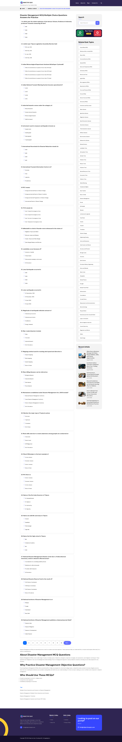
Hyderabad (27, 609)
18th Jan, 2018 (28, 47)
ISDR (26, 156)
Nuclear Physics (83, 279)
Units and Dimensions (84, 241)
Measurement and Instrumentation (87, 303)
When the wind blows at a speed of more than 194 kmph (38, 74)
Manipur (27, 602)
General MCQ (83, 63)
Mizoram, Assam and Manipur (32, 235)
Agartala (27, 529)
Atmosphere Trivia (84, 152)
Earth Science (83, 260)
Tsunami (82, 225)
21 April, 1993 (28, 300)
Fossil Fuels (82, 217)
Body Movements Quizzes (85, 121)
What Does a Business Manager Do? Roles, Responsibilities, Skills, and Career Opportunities (93, 355)
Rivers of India (83, 194)
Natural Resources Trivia (85, 171)
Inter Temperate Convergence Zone (33, 222)
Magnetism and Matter (85, 330)
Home (77, 3)
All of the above (29, 345)
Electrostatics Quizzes (85, 136)
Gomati (27, 518)
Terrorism (27, 337)
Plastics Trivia (83, 163)
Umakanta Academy (30, 543)
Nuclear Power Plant (84, 287)
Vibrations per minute (30, 317)
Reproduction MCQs (84, 86)
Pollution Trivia (83, 179)
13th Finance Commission (31, 589)
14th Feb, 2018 (28, 57)
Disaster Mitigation (29, 626)
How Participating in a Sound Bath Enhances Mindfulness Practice (93, 402)
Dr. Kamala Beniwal (29, 498)
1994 (26, 283)
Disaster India (28, 623)
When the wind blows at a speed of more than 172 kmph (38, 78)
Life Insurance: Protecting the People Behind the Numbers (93, 374)
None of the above (29, 593)
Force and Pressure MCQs (85, 90)
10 (61, 643)
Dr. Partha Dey (28, 505)
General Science (32, 8)
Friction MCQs (83, 93)
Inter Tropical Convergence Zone (32, 211)
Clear (88, 33)
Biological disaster (29, 375)
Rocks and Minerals (84, 268)
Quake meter (28, 129)
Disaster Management (84, 198)
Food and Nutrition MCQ (85, 59)
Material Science (83, 144)
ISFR (26, 160)
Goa (26, 173)
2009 (26, 95)
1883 (26, 33)
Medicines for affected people (32, 565)
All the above (28, 263)
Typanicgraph (28, 139)
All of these (27, 427)
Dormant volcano (29, 461)
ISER (26, 153)
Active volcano (28, 457)
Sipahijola (27, 522)
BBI (26, 539)
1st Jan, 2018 (28, 54)
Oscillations (28, 321)
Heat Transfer (83, 190)
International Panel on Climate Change (34, 201)
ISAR (26, 149)
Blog (88, 3)
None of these (28, 365)
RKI (26, 546)
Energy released (29, 324)
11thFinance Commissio (30, 585)
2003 (26, 88)
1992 (26, 276)
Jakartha (27, 177)
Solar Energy (82, 338)
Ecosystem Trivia (83, 175)
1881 (26, 26)
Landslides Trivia (83, 148)
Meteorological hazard (30, 115)
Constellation (83, 295)
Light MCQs (82, 78)
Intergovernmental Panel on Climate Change (35, 190)
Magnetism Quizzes (84, 117)
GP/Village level (28, 444)
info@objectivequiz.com (29, 727)
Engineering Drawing (84, 237)
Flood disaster (28, 386)
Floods (81, 202)
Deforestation (83, 291)
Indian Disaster (28, 634)
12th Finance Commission (31, 582)
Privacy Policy (67, 722)
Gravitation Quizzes (84, 124)
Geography (82, 276)
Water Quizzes (83, 109)
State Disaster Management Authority (34, 399)
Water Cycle (82, 272)
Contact (66, 719)
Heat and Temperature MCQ (86, 66)
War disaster (28, 382)
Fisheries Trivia (83, 159)
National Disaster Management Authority (34, 395)
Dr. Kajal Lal (27, 502)
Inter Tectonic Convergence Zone (33, 218)
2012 (26, 98)
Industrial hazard (29, 341)
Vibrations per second (30, 313)
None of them (28, 468)
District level (28, 440)
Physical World (83, 310)
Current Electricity (84, 326)
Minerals (81, 210)
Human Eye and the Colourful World (87, 314)
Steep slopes (28, 255)
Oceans (81, 221)
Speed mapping (28, 362)
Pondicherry (28, 180)
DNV (26, 550)
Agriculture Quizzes (84, 113)
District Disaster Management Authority (34, 403)
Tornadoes (27, 423)
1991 (26, 272)
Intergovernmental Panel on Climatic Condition (36, 194)
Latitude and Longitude (85, 214)
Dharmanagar (28, 526)
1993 (26, 279)
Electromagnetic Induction (85, 322)
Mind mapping (28, 358)
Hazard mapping (29, 354)
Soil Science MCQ (83, 70)
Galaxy (81, 334)
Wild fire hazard (28, 119)
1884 (26, 37)
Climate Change (83, 233)
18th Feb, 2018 (28, 50)
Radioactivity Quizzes (84, 140)
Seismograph (28, 136)
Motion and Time (83, 74)
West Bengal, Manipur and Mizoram (33, 242)
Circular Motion (83, 299)
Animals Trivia (83, 155)
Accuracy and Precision (85, 248)
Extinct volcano (28, 464)
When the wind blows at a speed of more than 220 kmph (38, 71)
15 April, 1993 (28, 304)
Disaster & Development (31, 630)
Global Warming (83, 183)
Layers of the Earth (84, 318)
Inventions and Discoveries (85, 105)
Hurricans (27, 416)
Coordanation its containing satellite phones (35, 561)
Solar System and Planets (85, 245)
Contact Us (95, 3)
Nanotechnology (83, 307)
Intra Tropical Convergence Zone (32, 214)
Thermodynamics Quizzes (85, 128)
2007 (26, 91)
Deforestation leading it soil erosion (33, 259)
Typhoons (27, 419)
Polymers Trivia (83, 167)
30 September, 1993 (30, 293)
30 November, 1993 (29, 296)
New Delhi (27, 613)
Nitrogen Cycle (83, 252)
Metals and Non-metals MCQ (86, 51)
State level (27, 436)
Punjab (26, 606)
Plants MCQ (82, 55)
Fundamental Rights (84, 186)
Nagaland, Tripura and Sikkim (31, 231)
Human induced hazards (30, 112)
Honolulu (27, 170)
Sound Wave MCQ (84, 47)
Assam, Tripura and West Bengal (32, 238)
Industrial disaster (29, 378)
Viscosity (82, 256)
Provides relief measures (30, 568)
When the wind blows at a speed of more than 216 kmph (38, 67)
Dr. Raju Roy (28, 509)
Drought (82, 283)
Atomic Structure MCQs (85, 97)
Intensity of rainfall (29, 252)
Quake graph (28, 132)
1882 (26, 30)
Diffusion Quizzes (83, 132)
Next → (67, 643)
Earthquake (82, 206)
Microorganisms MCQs (85, 82)
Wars (26, 334)
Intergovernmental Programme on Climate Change (36, 197)
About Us (83, 3)
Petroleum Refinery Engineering (86, 264)
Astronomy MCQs (84, 101)
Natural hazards (29, 108)
